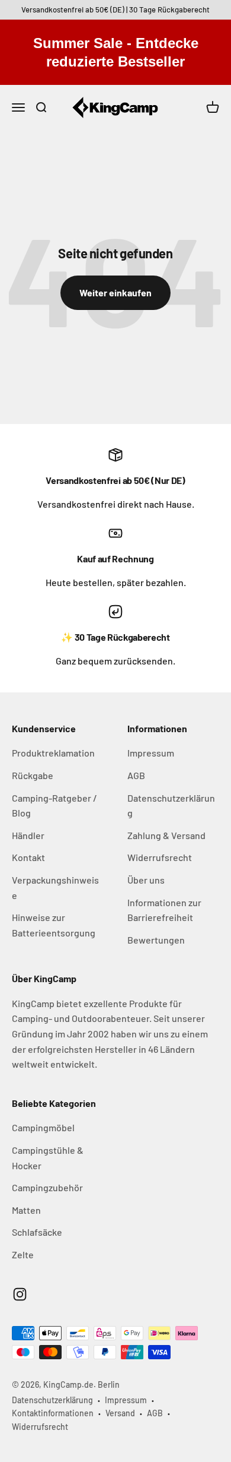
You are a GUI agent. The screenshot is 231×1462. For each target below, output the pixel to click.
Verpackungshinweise (55, 887)
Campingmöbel (43, 1127)
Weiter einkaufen (115, 292)
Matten (26, 1210)
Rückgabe (32, 775)
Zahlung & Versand (166, 835)
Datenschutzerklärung (171, 805)
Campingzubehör (47, 1187)
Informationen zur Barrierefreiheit (164, 910)
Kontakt (28, 857)
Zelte (23, 1254)
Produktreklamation (53, 752)
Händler (28, 835)
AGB (136, 775)
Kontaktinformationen (53, 1413)
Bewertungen (156, 939)
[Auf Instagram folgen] (20, 1294)
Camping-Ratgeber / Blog (54, 805)
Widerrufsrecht (159, 857)
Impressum (150, 752)
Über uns (146, 879)
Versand (120, 1413)
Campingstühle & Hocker (48, 1157)
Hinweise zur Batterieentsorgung (53, 925)
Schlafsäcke (37, 1232)
